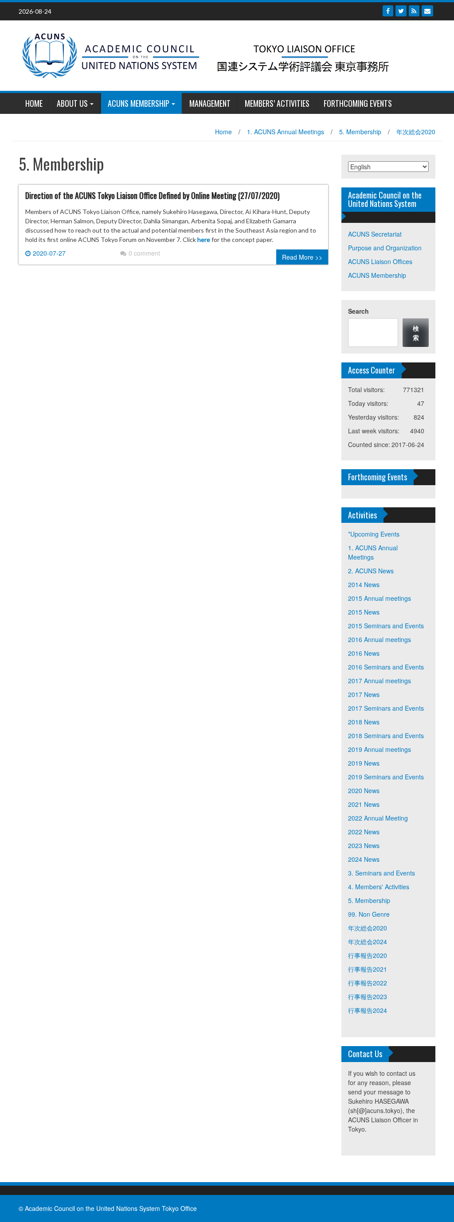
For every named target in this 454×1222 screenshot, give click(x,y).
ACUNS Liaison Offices (380, 261)
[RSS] (414, 10)
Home (223, 131)
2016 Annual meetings (379, 639)
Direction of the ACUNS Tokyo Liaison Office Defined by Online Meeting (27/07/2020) (152, 195)
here (203, 239)
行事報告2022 (367, 982)
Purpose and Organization (385, 247)
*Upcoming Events (373, 533)
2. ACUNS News (371, 570)
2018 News (364, 721)
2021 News (364, 804)
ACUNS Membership (138, 103)
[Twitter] (401, 10)
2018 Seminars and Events (386, 735)
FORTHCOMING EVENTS (358, 103)
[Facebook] (388, 10)
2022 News (364, 831)
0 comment (144, 253)
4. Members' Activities (378, 886)
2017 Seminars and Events (386, 708)
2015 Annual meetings (379, 598)
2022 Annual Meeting (378, 817)
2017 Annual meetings (379, 680)
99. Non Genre (369, 914)
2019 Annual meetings (379, 749)
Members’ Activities (277, 103)
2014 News (364, 584)
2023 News (364, 845)
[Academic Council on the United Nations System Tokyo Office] (224, 54)
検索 (416, 332)
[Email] (427, 10)
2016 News (364, 653)
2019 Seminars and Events (386, 776)
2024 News (364, 859)
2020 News (364, 790)
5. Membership (360, 131)
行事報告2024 (367, 1010)
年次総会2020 (415, 131)
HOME (34, 103)
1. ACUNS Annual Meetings (285, 131)
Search (358, 311)
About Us (72, 103)
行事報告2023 (367, 996)
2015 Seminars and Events (386, 625)
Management (210, 103)
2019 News (364, 763)
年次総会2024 (367, 941)
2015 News (364, 611)
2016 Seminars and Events (386, 666)
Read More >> (302, 257)
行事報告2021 (367, 969)
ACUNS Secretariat (375, 234)
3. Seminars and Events (381, 872)
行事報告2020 (367, 955)
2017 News (364, 694)
